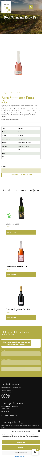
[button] (39, 431)
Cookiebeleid (18, 457)
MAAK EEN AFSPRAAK (9, 416)
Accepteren (21, 442)
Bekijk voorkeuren (21, 453)
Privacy (25, 457)
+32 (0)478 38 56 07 (7, 390)
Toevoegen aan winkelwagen (21, 175)
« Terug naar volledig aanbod (10, 93)
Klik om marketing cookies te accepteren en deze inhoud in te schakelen (16, 343)
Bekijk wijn (11, 232)
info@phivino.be (6, 392)
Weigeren (21, 447)
